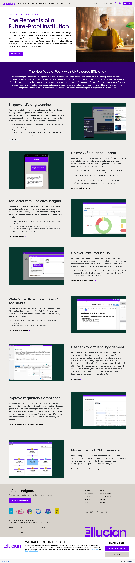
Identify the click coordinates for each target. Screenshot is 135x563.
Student (87, 496)
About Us (87, 490)
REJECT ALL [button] (117, 554)
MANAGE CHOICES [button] (116, 543)
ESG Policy (11, 532)
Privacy (11, 527)
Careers (102, 490)
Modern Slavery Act (25, 532)
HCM (86, 502)
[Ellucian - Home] (105, 532)
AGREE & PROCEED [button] (117, 548)
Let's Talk (127, 3)
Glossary (42, 527)
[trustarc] (129, 561)
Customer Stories (105, 496)
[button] (31, 4)
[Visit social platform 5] (106, 512)
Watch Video (15, 54)
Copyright (43, 532)
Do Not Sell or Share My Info (27, 530)
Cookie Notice (5, 561)
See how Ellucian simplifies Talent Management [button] (87, 469)
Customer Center (107, 3)
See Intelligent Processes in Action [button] (82, 280)
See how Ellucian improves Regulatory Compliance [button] (26, 424)
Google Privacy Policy (32, 551)
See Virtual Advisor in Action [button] (80, 188)
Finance (87, 499)
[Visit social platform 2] (91, 512)
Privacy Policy (94, 549)
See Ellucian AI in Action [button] (16, 236)
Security (42, 530)
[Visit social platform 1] (86, 512)
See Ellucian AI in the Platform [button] (19, 331)
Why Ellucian (89, 493)
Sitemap (11, 530)
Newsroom (103, 502)
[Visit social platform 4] (101, 512)
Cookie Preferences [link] (25, 527)
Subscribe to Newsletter (19, 501)
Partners (96, 3)
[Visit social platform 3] (96, 512)
